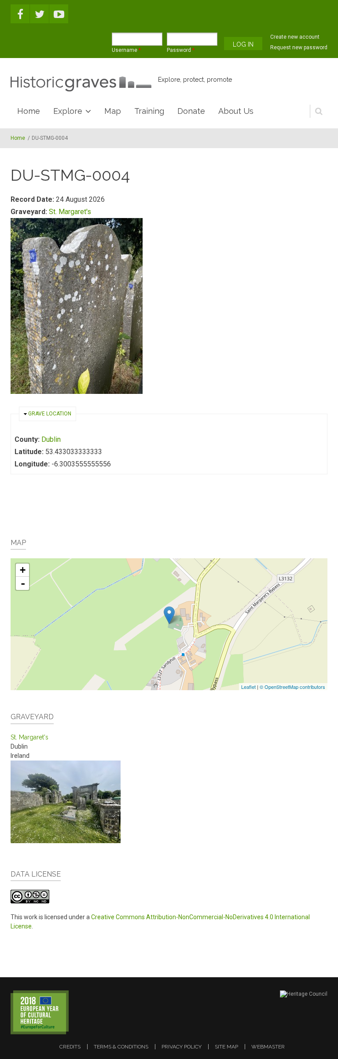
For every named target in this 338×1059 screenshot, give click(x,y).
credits (70, 1046)
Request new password (298, 47)
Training (149, 111)
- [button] (23, 583)
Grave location (49, 414)
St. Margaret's (70, 211)
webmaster (268, 1046)
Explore (67, 111)
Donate (191, 111)
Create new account (295, 37)
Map (112, 111)
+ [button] (23, 569)
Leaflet (248, 686)
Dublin (51, 439)
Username (126, 50)
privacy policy (182, 1046)
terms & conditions (121, 1046)
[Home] (81, 83)
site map (226, 1046)
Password (181, 50)
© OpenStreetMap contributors (292, 686)
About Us (236, 111)
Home (28, 111)
